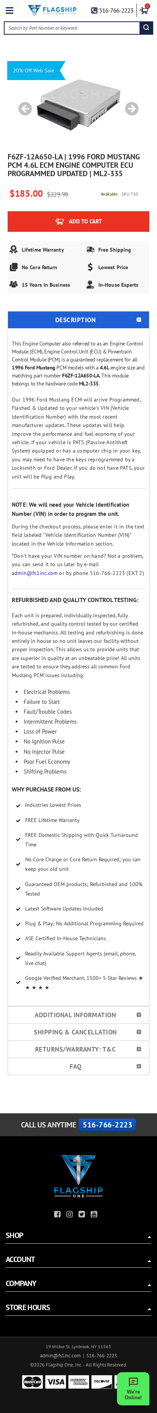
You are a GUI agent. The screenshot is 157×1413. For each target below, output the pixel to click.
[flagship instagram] (70, 1215)
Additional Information (75, 1015)
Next (129, 105)
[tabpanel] (78, 105)
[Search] (146, 28)
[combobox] (72, 28)
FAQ (76, 1066)
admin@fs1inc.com (35, 573)
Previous (22, 105)
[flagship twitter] (82, 1215)
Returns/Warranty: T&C (75, 1049)
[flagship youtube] (95, 1215)
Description (75, 320)
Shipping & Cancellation (75, 1032)
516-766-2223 (116, 10)
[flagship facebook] (58, 1215)
